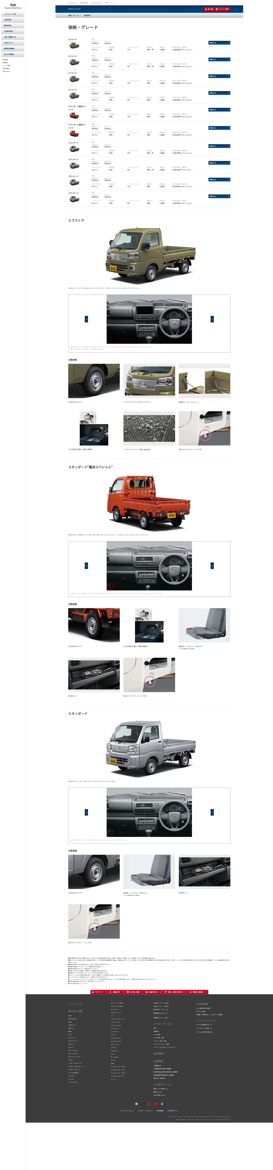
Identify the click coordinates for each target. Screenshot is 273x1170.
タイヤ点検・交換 (159, 1038)
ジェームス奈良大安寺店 (203, 1032)
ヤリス (113, 1054)
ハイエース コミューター (118, 1019)
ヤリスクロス (115, 1057)
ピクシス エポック (116, 1038)
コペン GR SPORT (73, 1073)
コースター (71, 1076)
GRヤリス (71, 1028)
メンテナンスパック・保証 (161, 1044)
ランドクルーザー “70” (117, 1070)
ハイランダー (115, 1032)
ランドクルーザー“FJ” (117, 1076)
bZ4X (69, 1015)
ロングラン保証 (200, 1011)
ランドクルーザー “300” (118, 1067)
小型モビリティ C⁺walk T (161, 1003)
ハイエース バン (115, 1022)
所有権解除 (5, 68)
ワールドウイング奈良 (202, 1028)
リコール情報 (6, 65)
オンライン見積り (224, 9)
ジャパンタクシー (73, 1082)
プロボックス (115, 1051)
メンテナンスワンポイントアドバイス (164, 1047)
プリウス (113, 1047)
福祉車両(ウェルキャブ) (160, 1013)
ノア (112, 1016)
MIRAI (69, 1031)
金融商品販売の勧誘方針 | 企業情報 (164, 1075)
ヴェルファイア (72, 1041)
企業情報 (5, 59)
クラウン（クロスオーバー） (76, 1066)
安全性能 (87, 15)
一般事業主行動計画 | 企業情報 (162, 1069)
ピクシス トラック (74, 9)
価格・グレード (73, 15)
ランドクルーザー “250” (118, 1073)
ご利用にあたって (172, 1111)
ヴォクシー (71, 1044)
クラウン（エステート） (75, 1063)
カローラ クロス (73, 1050)
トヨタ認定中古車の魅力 (203, 1008)
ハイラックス (115, 1028)
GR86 (70, 1022)
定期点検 (156, 1031)
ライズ (113, 1060)
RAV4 (112, 1063)
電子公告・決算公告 (159, 1078)
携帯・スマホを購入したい (161, 1089)
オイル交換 (157, 1034)
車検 (155, 1028)
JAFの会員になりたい (160, 1095)
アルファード (72, 1038)
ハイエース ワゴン (116, 1025)
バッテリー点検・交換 (160, 1041)
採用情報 (5, 62)
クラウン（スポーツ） (74, 1069)
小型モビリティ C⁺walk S (161, 1006)
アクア (70, 1035)
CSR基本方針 (157, 1065)
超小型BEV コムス (159, 1009)
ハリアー (113, 1035)
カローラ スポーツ (73, 1053)
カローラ (70, 1047)
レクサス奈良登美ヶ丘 (202, 1024)
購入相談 (210, 9)
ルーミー (113, 1079)
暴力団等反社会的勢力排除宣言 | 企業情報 (166, 1072)
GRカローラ (72, 1025)
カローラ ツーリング (74, 1057)
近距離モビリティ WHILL (161, 1018)
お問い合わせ (6, 71)
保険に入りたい (158, 1092)
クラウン (70, 1060)
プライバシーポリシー (127, 1111)
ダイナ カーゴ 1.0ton (117, 1003)
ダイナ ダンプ (115, 1009)
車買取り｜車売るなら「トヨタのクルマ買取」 (209, 1014)
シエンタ (70, 1079)
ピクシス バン (115, 1044)
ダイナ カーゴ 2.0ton (117, 1006)
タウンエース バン (116, 1012)
